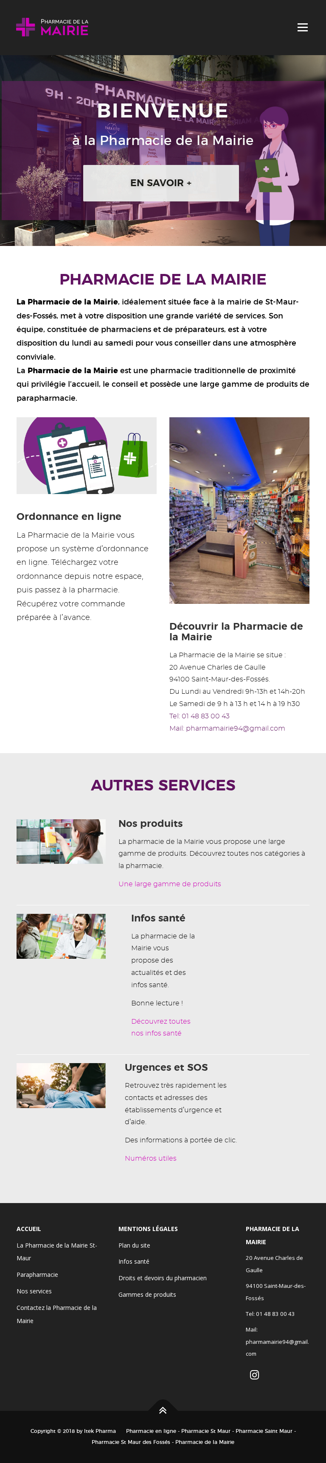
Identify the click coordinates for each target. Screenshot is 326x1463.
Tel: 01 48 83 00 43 (199, 716)
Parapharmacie (37, 1274)
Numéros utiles (151, 1158)
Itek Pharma (100, 1431)
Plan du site (134, 1245)
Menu (302, 27)
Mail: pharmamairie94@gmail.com (227, 728)
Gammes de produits (147, 1294)
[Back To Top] (163, 1411)
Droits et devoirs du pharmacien (162, 1278)
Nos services (34, 1291)
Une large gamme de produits (169, 884)
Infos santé (133, 1261)
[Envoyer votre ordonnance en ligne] (87, 454)
